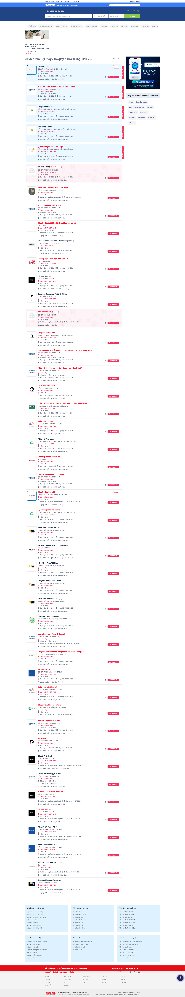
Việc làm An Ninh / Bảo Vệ (35, 912)
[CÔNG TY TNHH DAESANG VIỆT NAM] (32, 425)
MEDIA (47, 976)
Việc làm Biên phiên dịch (34, 928)
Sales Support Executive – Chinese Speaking (56, 241)
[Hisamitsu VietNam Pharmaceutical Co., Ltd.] (32, 407)
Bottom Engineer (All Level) (49, 720)
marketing (132, 117)
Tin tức (59, 5)
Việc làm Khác (77, 950)
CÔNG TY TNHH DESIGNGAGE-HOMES (50, 190)
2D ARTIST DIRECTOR (46, 386)
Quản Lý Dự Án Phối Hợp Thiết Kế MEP (53, 258)
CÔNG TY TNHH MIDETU (46, 279)
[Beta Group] (32, 227)
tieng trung (133, 112)
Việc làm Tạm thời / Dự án (81, 944)
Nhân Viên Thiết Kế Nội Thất (49, 527)
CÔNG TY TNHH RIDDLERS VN (48, 388)
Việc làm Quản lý (32, 952)
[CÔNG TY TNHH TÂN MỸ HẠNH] (32, 170)
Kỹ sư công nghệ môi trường (49, 510)
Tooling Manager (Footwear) (49, 205)
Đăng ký (129, 11)
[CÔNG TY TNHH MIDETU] (32, 280)
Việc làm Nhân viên (33, 947)
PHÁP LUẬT (48, 985)
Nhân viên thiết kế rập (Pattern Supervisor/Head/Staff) (60, 368)
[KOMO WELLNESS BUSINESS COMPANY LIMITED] (32, 655)
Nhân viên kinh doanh (136, 107)
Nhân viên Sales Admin (47, 845)
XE (65, 982)
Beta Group (42, 225)
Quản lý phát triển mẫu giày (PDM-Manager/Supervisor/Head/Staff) (65, 350)
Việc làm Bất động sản (34, 925)
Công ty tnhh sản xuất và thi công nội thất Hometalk (55, 335)
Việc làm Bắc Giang (79, 928)
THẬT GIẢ (123, 982)
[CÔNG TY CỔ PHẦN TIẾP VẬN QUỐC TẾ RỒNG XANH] (32, 620)
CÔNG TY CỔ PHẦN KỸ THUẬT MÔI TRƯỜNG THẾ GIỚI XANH (57, 109)
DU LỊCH (66, 985)
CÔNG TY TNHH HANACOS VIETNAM (50, 672)
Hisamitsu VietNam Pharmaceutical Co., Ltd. (53, 406)
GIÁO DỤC (123, 976)
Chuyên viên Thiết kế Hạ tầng (49, 705)
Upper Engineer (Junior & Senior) (51, 634)
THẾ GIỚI (47, 982)
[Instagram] (134, 972)
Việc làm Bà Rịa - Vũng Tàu (81, 920)
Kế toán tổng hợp (45, 276)
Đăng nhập (136, 11)
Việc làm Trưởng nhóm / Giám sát (37, 950)
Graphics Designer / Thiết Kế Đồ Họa (52, 294)
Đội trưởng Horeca (45, 421)
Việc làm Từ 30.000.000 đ (127, 928)
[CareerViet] (131, 968)
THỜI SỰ (47, 979)
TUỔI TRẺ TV (59, 1)
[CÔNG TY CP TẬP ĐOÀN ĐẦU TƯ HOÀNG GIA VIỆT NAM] (32, 150)
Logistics (150, 107)
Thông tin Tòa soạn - (123, 992)
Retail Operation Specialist (49, 457)
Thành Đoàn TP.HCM (134, 992)
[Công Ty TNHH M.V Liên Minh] (32, 884)
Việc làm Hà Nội (78, 912)
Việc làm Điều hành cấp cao (35, 958)
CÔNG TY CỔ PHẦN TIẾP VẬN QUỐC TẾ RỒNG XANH (54, 619)
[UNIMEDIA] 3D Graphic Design (50, 147)
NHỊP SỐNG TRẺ (87, 976)
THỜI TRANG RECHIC (45, 459)
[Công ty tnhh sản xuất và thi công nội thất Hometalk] (32, 336)
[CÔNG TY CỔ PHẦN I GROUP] (32, 315)
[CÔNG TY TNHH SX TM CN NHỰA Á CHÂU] (32, 244)
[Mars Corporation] (32, 262)
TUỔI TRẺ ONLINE (49, 1)
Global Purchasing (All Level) (49, 774)
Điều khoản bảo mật (112, 994)
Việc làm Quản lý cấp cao (34, 955)
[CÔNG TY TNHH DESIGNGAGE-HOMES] (32, 191)
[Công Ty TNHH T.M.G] (32, 549)
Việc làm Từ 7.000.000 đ (126, 917)
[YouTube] (139, 972)
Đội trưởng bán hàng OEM (48, 687)
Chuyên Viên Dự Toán (46, 332)
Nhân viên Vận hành (46, 439)
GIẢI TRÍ (85, 982)
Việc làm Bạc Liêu (78, 922)
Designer (43, 66)
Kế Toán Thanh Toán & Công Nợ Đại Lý (53, 545)
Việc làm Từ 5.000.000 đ (126, 914)
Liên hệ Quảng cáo (101, 994)
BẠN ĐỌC (123, 979)
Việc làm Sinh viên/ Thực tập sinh (37, 941)
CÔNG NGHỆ (67, 979)
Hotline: (133, 994)
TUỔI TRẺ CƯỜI (76, 1)
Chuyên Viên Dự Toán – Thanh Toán (51, 581)
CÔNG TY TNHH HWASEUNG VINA (49, 89)
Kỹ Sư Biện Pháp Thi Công (48, 563)
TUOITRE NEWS (67, 1)
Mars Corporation (44, 261)
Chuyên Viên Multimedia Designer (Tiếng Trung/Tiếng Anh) (61, 652)
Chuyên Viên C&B (45, 756)
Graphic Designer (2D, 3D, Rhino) (51, 474)
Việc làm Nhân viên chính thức (82, 941)
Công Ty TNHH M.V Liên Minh (47, 883)
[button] (106, 77)
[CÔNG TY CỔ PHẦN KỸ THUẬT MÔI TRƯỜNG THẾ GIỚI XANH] (32, 110)
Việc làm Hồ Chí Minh (79, 914)
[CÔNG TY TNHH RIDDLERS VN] (32, 389)
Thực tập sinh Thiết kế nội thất (50, 862)
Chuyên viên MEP (45, 106)
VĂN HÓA (85, 979)
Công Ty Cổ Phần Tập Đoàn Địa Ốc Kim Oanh (52, 69)
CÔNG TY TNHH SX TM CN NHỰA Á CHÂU (51, 243)
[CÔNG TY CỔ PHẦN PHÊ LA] (32, 297)
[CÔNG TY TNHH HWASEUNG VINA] (32, 90)
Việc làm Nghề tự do (79, 947)
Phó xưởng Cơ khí (45, 126)
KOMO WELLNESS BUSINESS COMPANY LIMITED (54, 654)
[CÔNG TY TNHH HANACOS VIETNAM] (32, 673)
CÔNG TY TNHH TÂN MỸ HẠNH (48, 170)
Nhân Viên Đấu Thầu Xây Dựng (50, 598)
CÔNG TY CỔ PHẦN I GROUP (47, 315)
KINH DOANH (67, 976)
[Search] (138, 4)
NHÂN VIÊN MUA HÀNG (47, 827)
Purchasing (151, 117)
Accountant (144, 112)
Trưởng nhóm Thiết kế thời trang (50, 791)
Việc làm (66, 5)
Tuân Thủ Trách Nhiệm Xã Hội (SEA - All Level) (56, 86)
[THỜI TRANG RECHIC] (32, 460)
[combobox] (68, 16)
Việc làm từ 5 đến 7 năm (126, 952)
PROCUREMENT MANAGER (49, 616)
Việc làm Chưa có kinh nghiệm (128, 944)
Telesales (132, 123)
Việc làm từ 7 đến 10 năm (126, 955)
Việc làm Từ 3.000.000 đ (126, 912)
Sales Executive (141, 102)
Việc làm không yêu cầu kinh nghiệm (130, 941)
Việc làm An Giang (78, 917)
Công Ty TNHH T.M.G (44, 548)
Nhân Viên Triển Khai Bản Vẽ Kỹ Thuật (53, 187)
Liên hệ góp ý (122, 994)
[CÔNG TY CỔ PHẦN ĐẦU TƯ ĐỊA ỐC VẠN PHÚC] (32, 708)
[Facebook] (130, 972)
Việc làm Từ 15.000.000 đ (127, 922)
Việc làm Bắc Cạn (78, 925)
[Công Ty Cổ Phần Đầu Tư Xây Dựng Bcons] (32, 531)
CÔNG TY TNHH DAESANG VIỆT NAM (50, 424)
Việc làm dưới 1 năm (125, 947)
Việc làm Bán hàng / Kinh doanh (36, 917)
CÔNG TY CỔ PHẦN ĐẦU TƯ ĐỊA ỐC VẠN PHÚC (53, 707)
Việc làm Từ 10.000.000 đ (127, 920)
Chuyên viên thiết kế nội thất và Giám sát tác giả (57, 223)
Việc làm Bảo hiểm (32, 922)
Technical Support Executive (49, 880)
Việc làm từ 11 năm (125, 958)
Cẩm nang (74, 5)
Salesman (141, 117)
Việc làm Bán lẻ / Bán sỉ (34, 920)
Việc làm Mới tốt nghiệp (34, 944)
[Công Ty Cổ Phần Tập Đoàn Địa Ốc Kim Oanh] (32, 70)
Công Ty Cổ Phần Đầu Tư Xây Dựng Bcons (51, 530)
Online (131, 102)
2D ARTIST (42, 738)
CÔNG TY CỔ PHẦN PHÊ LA (47, 296)
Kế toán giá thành (45, 669)
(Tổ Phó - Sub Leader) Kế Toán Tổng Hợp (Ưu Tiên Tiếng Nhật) (62, 403)
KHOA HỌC (105, 979)
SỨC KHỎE (105, 982)
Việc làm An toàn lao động (35, 914)
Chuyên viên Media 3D (46, 492)
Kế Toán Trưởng (46, 167)
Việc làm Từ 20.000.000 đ (127, 925)
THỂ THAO (104, 976)
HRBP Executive (44, 312)
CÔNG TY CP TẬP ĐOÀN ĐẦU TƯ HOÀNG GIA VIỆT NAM (55, 149)
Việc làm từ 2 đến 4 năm (126, 950)
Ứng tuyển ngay (113, 77)
